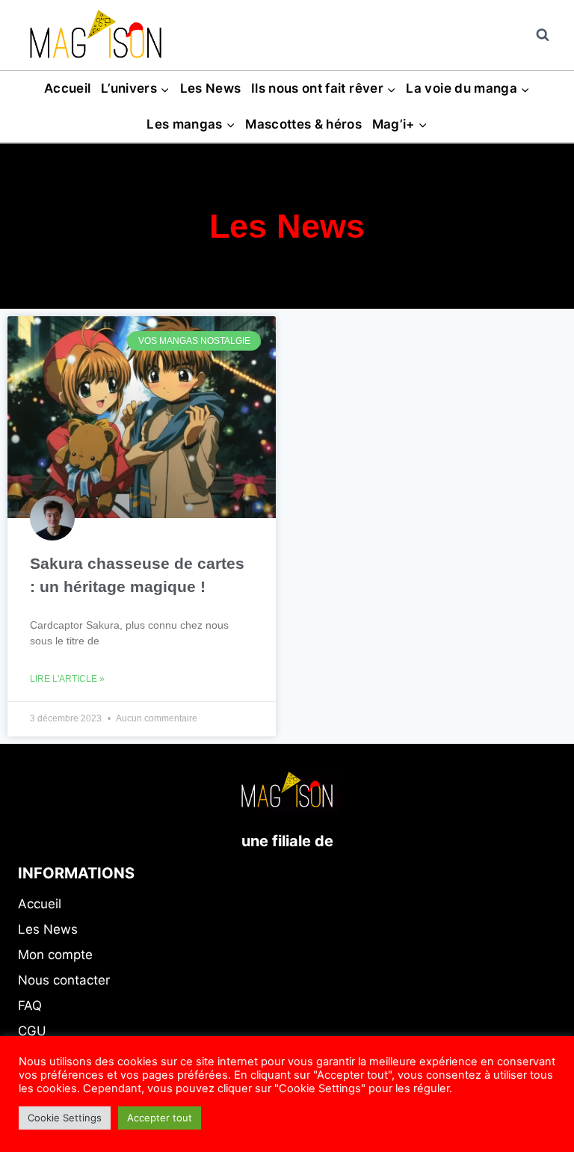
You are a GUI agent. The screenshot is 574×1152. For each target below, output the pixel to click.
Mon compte (55, 954)
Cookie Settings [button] (65, 1118)
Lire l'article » (67, 679)
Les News (210, 88)
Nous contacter (64, 980)
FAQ (30, 1005)
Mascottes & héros (303, 124)
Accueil (67, 88)
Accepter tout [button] (159, 1118)
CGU (32, 1030)
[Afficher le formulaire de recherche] (542, 35)
